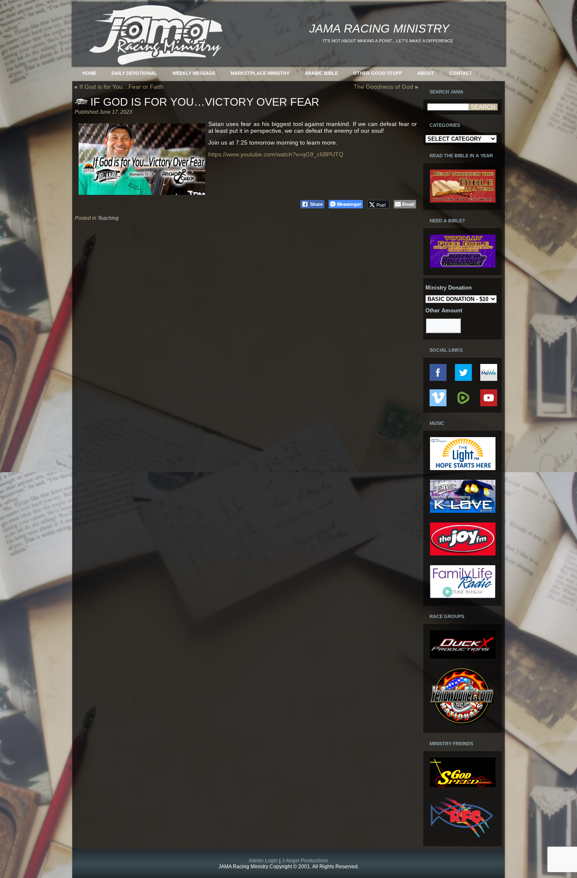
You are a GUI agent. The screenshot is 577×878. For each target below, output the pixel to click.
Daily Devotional (134, 73)
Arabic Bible (321, 73)
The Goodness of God (383, 86)
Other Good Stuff (377, 73)
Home (89, 73)
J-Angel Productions (305, 861)
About (425, 73)
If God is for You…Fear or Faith (121, 86)
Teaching (108, 218)
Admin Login (263, 861)
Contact (460, 73)
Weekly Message (193, 73)
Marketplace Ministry (260, 73)
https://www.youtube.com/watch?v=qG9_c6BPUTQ (275, 154)
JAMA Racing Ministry (379, 28)
